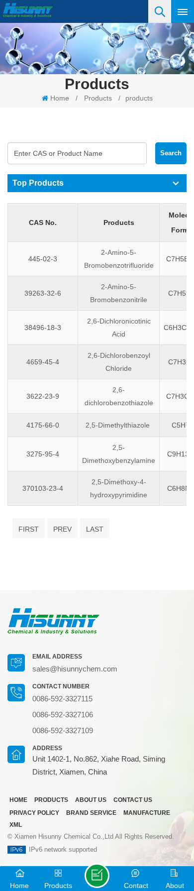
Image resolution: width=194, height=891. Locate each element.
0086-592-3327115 (62, 698)
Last (94, 529)
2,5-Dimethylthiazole (119, 425)
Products (98, 98)
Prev (62, 529)
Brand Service (91, 812)
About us (90, 799)
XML (15, 824)
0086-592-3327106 (62, 714)
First (28, 529)
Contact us (132, 799)
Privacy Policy (34, 812)
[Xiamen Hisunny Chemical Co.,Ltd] (28, 10)
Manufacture (146, 812)
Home (59, 98)
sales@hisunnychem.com (74, 669)
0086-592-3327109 (62, 730)
